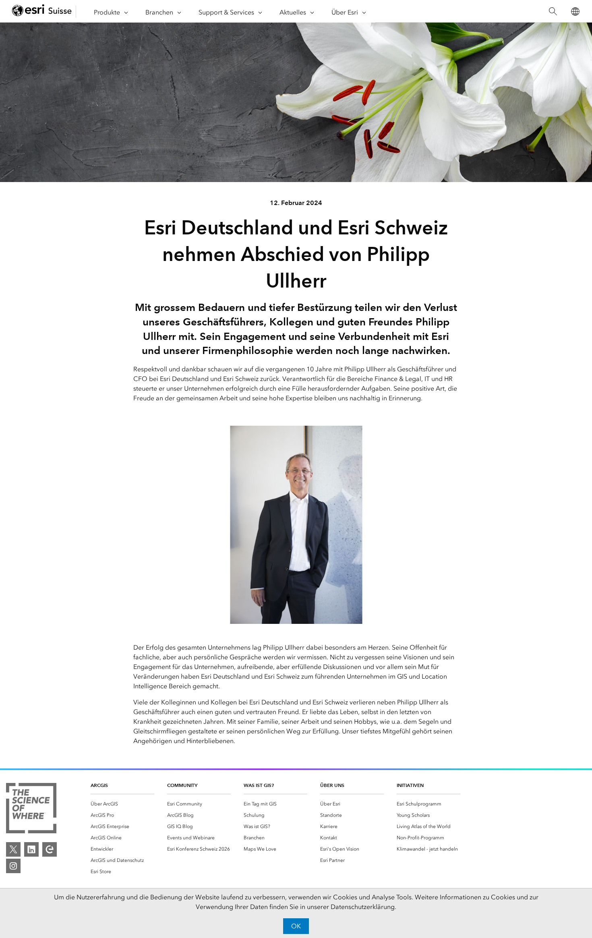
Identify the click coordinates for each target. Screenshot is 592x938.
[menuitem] (122, 804)
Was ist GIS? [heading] (259, 785)
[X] (13, 849)
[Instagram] (13, 866)
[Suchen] (553, 11)
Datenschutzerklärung (363, 907)
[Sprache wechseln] (575, 11)
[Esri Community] (49, 849)
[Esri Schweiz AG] (42, 11)
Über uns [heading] (332, 785)
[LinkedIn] (31, 849)
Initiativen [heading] (410, 785)
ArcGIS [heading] (99, 785)
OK (296, 926)
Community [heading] (182, 785)
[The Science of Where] (31, 809)
